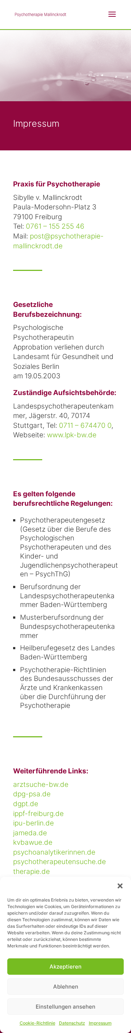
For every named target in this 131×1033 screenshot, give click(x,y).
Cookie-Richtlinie (37, 1023)
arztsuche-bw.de (40, 784)
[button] (120, 886)
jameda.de (30, 833)
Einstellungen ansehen (65, 1006)
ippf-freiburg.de (38, 813)
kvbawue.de (32, 842)
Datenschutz (72, 1023)
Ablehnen (65, 986)
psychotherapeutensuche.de (59, 861)
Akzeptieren (65, 966)
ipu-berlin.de (33, 823)
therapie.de (31, 871)
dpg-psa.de (32, 794)
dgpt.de (25, 804)
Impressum (100, 1023)
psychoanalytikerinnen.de (54, 852)
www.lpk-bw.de (71, 435)
